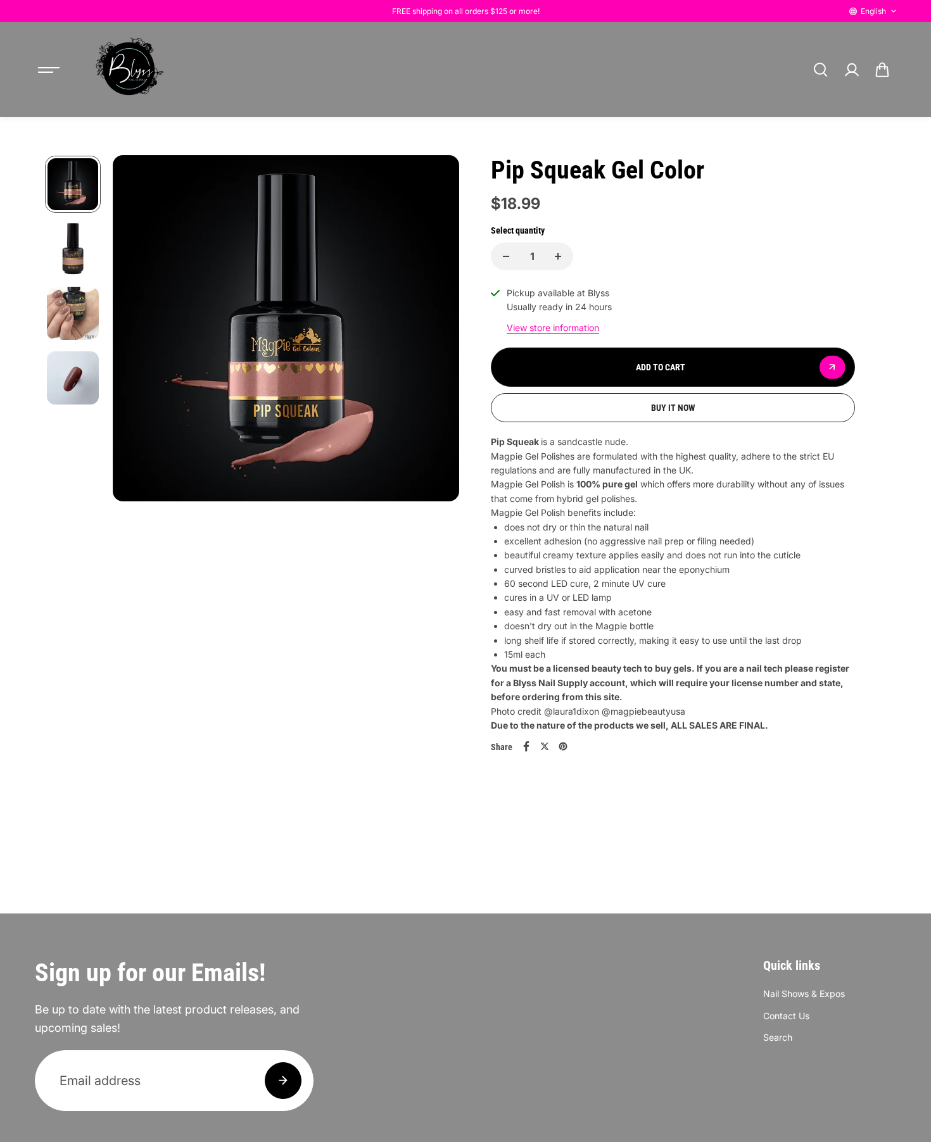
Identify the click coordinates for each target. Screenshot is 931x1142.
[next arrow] (434, 388)
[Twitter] (544, 746)
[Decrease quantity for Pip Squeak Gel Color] (506, 256)
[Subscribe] (283, 1080)
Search (777, 1037)
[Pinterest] (563, 746)
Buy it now (673, 408)
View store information (553, 327)
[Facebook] (526, 746)
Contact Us (786, 1015)
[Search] (820, 70)
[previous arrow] (137, 388)
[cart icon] (882, 70)
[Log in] (851, 70)
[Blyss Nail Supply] (129, 69)
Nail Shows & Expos (804, 993)
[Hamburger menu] (49, 70)
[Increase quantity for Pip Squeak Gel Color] (558, 256)
